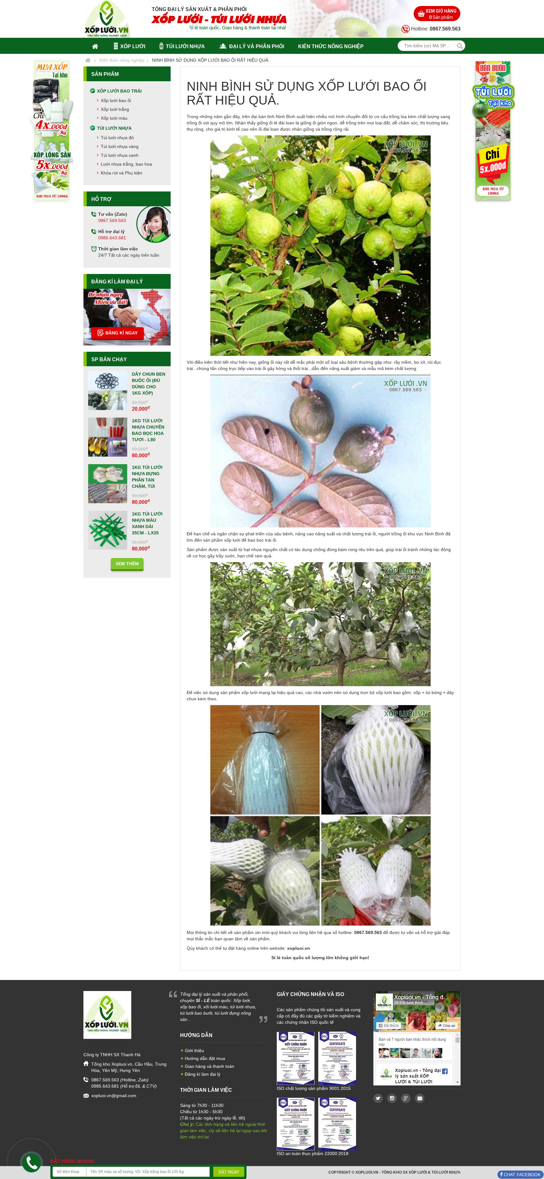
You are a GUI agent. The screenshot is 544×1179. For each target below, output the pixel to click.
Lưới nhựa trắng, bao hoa (126, 164)
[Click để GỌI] (30, 1162)
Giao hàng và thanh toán (209, 1066)
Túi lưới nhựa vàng (120, 146)
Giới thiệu (194, 1050)
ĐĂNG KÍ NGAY (121, 332)
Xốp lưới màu (114, 118)
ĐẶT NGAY (229, 1172)
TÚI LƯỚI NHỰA (184, 46)
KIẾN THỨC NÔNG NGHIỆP (331, 46)
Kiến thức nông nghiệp (121, 60)
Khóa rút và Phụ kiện (121, 172)
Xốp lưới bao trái (119, 91)
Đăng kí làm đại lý (202, 1074)
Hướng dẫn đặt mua (205, 1058)
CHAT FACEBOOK (521, 1174)
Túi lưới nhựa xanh (120, 155)
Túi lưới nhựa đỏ (117, 137)
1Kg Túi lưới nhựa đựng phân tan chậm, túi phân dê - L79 (147, 480)
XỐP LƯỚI (131, 46)
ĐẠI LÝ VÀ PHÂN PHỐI (255, 46)
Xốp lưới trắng (115, 109)
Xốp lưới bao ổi (116, 100)
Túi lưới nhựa (114, 128)
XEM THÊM (127, 563)
